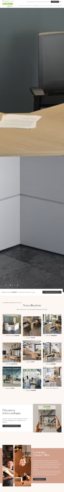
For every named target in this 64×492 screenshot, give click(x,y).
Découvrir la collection (52, 376)
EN (60, 1)
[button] (5, 370)
